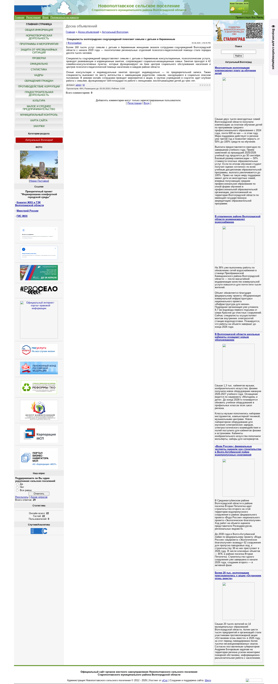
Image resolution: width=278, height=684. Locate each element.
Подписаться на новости (64, 17)
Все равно (26, 490)
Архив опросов (38, 497)
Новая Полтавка (39, 180)
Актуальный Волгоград (39, 140)
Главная (19, 17)
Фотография (75, 43)
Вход (45, 17)
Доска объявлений (88, 32)
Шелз (208, 680)
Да (21, 484)
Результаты (21, 497)
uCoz (165, 680)
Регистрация (33, 17)
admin (78, 85)
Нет (22, 487)
